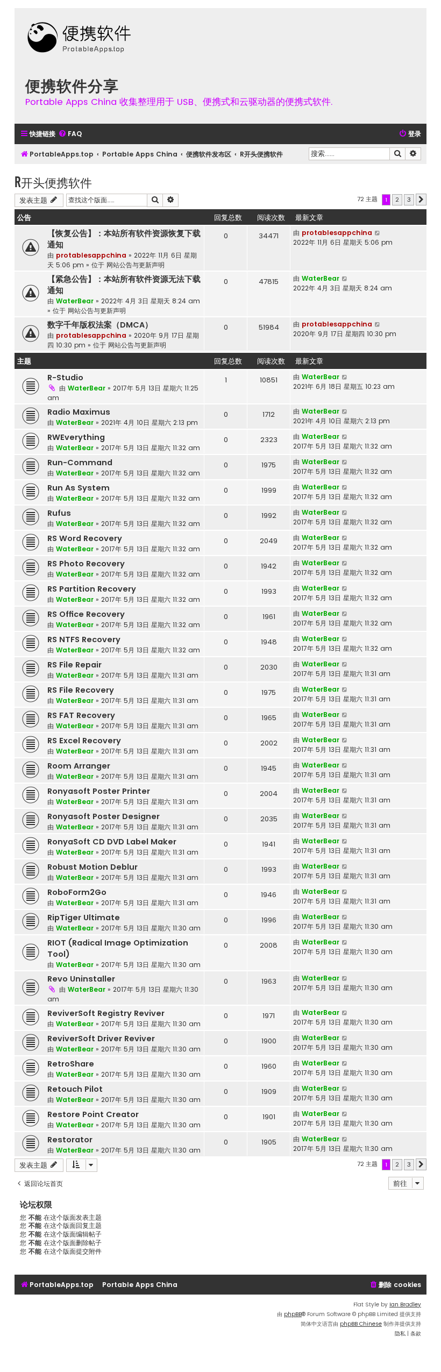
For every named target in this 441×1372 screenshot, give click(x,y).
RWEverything (76, 437)
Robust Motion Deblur (92, 867)
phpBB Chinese (361, 1324)
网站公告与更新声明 (135, 264)
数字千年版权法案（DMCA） (100, 324)
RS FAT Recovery (81, 715)
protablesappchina (91, 255)
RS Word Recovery (84, 538)
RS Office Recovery (86, 614)
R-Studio (65, 377)
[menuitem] (70, 134)
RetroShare (70, 1063)
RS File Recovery (80, 690)
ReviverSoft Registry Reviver (106, 1013)
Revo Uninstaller (81, 978)
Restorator (70, 1139)
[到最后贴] (377, 233)
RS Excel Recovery (84, 740)
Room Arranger (78, 765)
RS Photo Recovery (86, 563)
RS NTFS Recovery (83, 639)
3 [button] (409, 199)
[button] (421, 199)
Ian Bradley (405, 1304)
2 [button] (397, 199)
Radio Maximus (78, 412)
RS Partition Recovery (91, 589)
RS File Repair (74, 664)
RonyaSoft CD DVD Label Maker (111, 841)
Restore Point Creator (93, 1114)
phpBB (293, 1314)
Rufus (59, 513)
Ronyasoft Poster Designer (103, 816)
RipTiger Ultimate (83, 917)
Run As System (78, 487)
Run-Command (79, 462)
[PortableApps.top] (79, 38)
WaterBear (75, 300)
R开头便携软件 (53, 182)
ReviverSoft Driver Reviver (101, 1038)
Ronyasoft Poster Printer (98, 791)
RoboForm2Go (76, 892)
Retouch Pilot (75, 1089)
